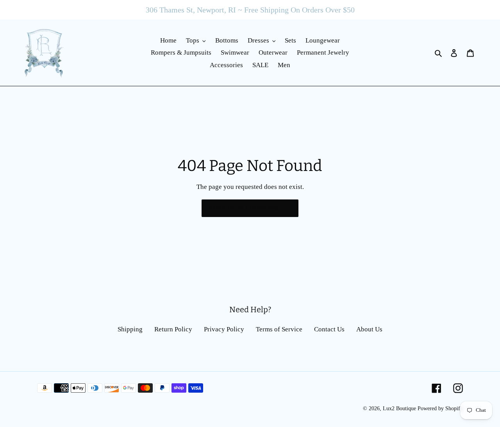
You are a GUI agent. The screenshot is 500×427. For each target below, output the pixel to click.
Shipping (130, 329)
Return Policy (173, 329)
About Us (369, 329)
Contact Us (329, 329)
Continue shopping (244, 208)
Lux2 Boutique (399, 408)
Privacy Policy (224, 329)
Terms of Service (279, 329)
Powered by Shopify (440, 408)
